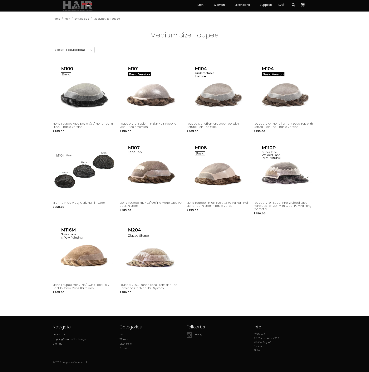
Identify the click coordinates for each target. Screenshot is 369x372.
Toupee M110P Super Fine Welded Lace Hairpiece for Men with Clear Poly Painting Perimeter (282, 206)
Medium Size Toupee (107, 19)
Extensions (243, 5)
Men (201, 5)
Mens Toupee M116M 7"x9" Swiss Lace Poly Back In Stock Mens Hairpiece (81, 286)
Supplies (266, 5)
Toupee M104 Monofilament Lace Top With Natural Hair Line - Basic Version (283, 125)
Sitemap (57, 343)
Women (220, 5)
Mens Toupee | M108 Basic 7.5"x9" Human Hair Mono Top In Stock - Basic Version (218, 204)
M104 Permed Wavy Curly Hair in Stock (79, 203)
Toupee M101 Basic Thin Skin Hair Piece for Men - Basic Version (148, 125)
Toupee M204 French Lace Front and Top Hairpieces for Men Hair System (149, 286)
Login (281, 5)
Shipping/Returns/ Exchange (69, 339)
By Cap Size (82, 19)
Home (56, 19)
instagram (201, 334)
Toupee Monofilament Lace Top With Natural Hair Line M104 (213, 125)
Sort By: (59, 50)
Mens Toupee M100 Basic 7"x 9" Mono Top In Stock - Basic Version (83, 125)
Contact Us (59, 334)
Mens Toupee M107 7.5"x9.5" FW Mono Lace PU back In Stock (151, 204)
